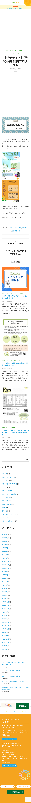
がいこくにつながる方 (8, 477)
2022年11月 (5, 639)
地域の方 (4, 511)
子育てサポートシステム (9, 514)
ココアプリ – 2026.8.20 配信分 (11, 676)
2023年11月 (5, 625)
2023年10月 (5, 629)
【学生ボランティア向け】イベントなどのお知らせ (15, 297)
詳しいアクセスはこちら (8, 739)
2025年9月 (5, 572)
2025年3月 (5, 592)
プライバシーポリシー (23, 786)
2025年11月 (5, 565)
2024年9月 (5, 612)
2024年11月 (5, 605)
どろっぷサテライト (11, 51)
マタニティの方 (6, 504)
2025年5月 (5, 585)
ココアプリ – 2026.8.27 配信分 (11, 670)
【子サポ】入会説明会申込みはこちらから (14, 682)
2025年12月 (5, 561)
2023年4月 (5, 636)
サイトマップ (7, 786)
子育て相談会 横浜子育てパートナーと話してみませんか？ (15, 664)
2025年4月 (5, 588)
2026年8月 (5, 534)
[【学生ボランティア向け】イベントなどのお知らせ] (15, 279)
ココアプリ (5, 480)
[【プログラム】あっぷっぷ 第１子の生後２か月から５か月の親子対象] (15, 405)
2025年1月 (5, 599)
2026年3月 (5, 551)
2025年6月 (5, 582)
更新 (7, 301)
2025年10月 (5, 568)
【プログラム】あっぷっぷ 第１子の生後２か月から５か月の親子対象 (15, 432)
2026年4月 (5, 548)
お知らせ (4, 293)
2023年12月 (5, 622)
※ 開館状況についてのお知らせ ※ (16, 8)
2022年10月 (5, 642)
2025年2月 (5, 595)
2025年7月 (5, 578)
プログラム (22, 51)
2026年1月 (5, 558)
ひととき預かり (17, 360)
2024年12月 (5, 602)
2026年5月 (5, 545)
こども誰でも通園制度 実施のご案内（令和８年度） (15, 364)
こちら (18, 218)
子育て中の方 (16, 53)
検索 (27, 459)
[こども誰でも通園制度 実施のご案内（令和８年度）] (15, 338)
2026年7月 (5, 538)
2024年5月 (5, 619)
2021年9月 (5, 649)
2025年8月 (5, 575)
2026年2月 (5, 555)
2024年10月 (5, 609)
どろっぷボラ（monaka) (9, 494)
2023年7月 (5, 632)
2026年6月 (5, 541)
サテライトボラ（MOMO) (9, 484)
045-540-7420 (9, 728)
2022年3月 (5, 646)
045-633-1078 (9, 754)
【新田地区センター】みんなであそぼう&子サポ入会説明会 (15, 688)
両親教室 (4, 507)
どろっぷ (9, 293)
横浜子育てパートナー (8, 521)
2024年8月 (5, 615)
